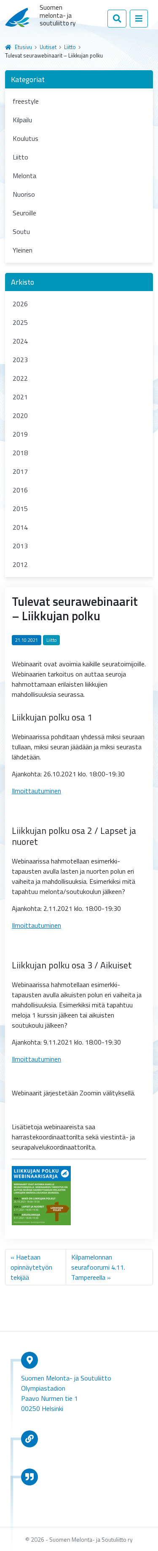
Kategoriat (28, 79)
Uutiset (48, 47)
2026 (20, 304)
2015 (20, 508)
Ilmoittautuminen (36, 791)
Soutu (21, 231)
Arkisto (22, 282)
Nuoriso (24, 194)
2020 (20, 415)
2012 (20, 564)
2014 (20, 527)
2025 (20, 322)
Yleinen (22, 250)
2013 (20, 546)
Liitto (70, 47)
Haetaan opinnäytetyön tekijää (31, 1267)
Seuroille (24, 213)
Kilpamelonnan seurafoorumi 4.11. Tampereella (98, 1267)
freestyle (26, 101)
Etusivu (23, 47)
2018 (20, 453)
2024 (20, 341)
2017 (20, 471)
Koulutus (25, 138)
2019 (20, 434)
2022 (20, 378)
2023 (20, 360)
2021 (20, 397)
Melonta (24, 175)
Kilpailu (22, 120)
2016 (20, 490)
